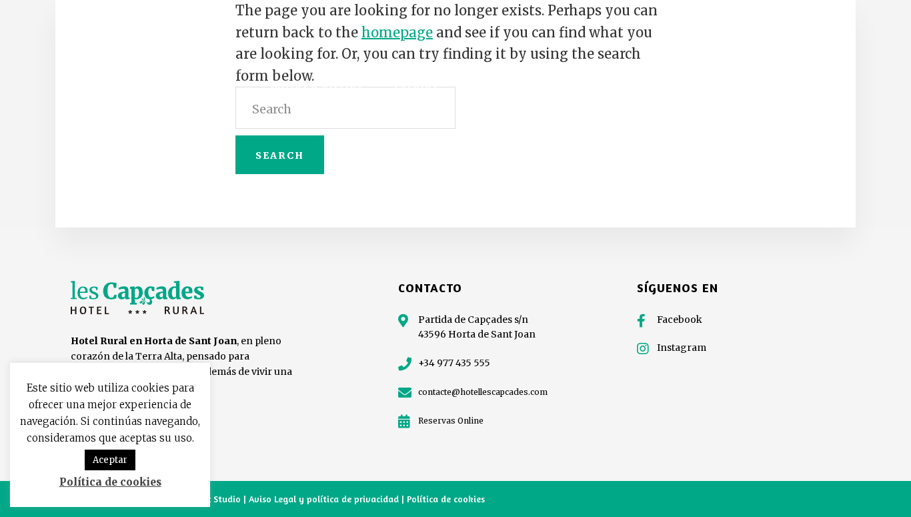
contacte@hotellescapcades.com (483, 392)
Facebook (679, 320)
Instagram (681, 348)
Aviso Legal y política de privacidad (325, 498)
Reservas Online (451, 421)
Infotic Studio (212, 498)
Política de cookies (446, 498)
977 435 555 (824, 45)
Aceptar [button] (110, 460)
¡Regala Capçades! (728, 45)
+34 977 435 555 (454, 363)
